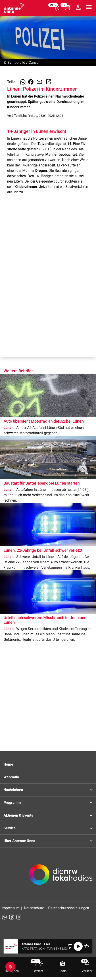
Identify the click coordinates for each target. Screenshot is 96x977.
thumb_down (70, 946)
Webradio (11, 777)
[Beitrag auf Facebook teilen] (30, 82)
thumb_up (86, 946)
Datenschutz (34, 908)
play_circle (78, 946)
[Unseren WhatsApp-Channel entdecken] (4, 917)
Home (8, 764)
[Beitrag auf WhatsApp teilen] (22, 82)
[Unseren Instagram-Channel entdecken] (18, 917)
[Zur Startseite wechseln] (14, 8)
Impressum (10, 908)
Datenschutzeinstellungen (68, 908)
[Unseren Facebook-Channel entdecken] (11, 917)
